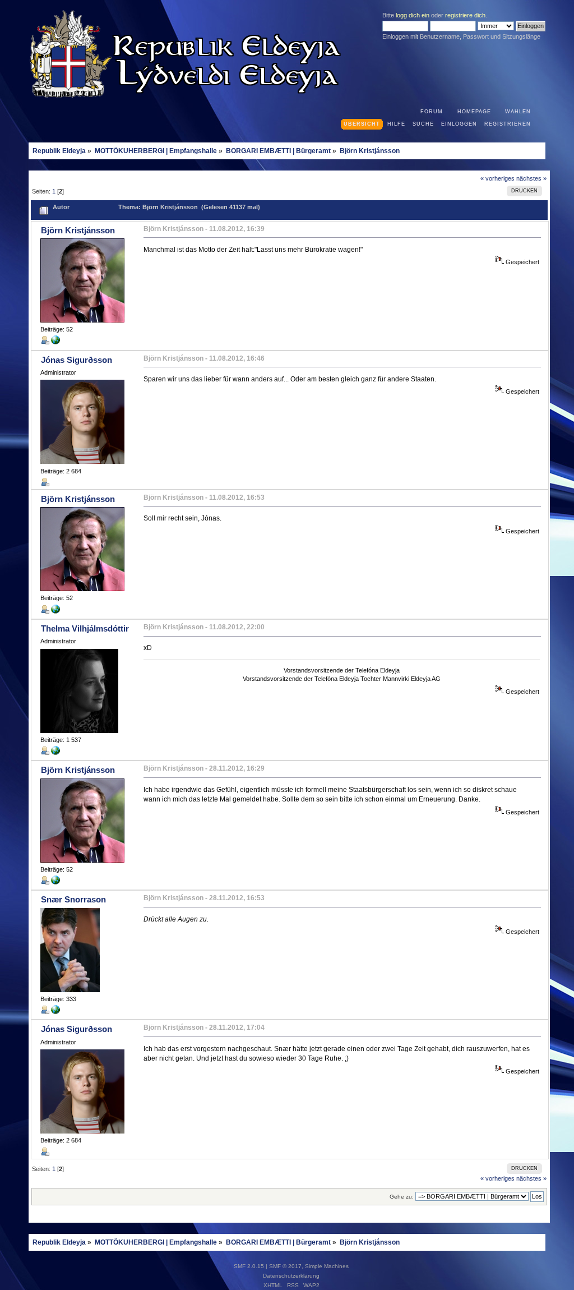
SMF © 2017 (285, 1266)
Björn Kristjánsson (78, 230)
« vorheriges (497, 178)
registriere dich (465, 15)
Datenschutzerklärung (291, 1276)
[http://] (55, 342)
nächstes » (531, 178)
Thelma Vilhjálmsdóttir (85, 628)
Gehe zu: (402, 1197)
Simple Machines (327, 1266)
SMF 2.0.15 (249, 1266)
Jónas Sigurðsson (76, 360)
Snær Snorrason (73, 899)
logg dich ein (412, 15)
